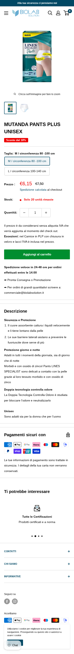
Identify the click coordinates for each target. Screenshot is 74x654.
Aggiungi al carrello (37, 254)
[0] (66, 12)
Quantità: (10, 212)
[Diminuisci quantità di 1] (24, 212)
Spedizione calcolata (33, 189)
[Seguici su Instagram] (15, 601)
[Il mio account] (58, 13)
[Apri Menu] (6, 13)
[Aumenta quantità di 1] (46, 212)
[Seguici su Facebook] (7, 601)
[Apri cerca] (50, 13)
